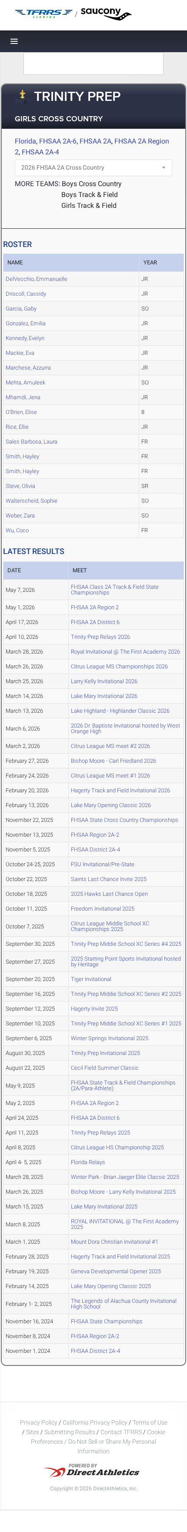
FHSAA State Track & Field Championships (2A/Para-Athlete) (123, 1085)
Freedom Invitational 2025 (102, 908)
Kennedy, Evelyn (25, 338)
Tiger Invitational (91, 979)
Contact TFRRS (121, 1432)
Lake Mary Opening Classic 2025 (111, 1286)
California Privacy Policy (95, 1422)
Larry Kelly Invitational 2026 (104, 681)
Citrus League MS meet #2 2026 (110, 746)
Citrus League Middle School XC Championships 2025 (110, 926)
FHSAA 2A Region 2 (95, 607)
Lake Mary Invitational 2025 (104, 1206)
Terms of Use (150, 1422)
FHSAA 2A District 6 (95, 622)
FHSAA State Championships (107, 1321)
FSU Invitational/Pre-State (102, 864)
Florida (25, 141)
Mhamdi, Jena (23, 397)
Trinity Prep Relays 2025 (100, 1132)
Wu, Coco (17, 530)
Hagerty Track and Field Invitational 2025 (120, 1256)
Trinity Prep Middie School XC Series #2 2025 (126, 994)
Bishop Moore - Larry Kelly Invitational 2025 (123, 1191)
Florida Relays (88, 1162)
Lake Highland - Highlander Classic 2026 (120, 711)
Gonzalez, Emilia (26, 323)
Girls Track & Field (89, 205)
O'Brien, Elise (21, 412)
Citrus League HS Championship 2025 (117, 1147)
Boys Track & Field (89, 194)
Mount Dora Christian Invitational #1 (114, 1241)
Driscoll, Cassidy (26, 293)
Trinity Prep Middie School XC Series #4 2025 (126, 944)
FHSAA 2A (95, 141)
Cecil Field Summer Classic (105, 1068)
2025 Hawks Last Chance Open (109, 894)
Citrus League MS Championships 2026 (119, 666)
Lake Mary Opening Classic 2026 (111, 805)
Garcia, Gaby (21, 308)
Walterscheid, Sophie (31, 500)
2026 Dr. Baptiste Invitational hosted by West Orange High (125, 728)
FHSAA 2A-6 (58, 141)
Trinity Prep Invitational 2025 (105, 1053)
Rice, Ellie (17, 427)
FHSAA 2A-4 (40, 152)
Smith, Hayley (22, 456)
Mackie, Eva (20, 353)
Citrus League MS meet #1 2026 (110, 775)
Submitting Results (69, 1432)
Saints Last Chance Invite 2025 (109, 879)
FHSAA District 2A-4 (95, 849)
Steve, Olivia (20, 486)
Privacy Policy (38, 1422)
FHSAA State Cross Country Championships (124, 820)
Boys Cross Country (92, 184)
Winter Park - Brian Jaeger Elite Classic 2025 (125, 1177)
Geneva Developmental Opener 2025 (116, 1271)
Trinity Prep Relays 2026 (100, 637)
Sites (32, 1432)
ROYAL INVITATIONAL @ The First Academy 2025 (125, 1224)
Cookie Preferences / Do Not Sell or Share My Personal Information (98, 1442)
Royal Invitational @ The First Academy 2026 (125, 651)
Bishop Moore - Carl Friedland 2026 (113, 761)
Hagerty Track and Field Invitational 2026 (120, 790)
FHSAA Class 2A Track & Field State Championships (115, 590)
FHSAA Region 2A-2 (95, 834)
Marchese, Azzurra (28, 367)
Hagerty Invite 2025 (94, 1008)
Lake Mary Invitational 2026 (104, 696)
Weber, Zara (20, 515)
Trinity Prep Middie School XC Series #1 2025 (126, 1023)
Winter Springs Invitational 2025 (109, 1038)
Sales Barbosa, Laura (31, 441)
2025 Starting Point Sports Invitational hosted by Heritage (126, 961)
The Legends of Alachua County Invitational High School (124, 1304)
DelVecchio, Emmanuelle (36, 279)
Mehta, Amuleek (25, 382)
